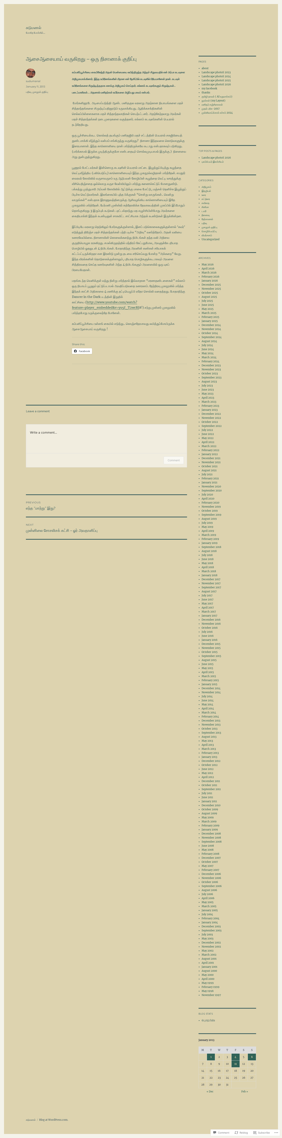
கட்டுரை (206, 199)
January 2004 (210, 922)
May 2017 (207, 603)
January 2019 (210, 543)
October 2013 (209, 728)
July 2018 (207, 555)
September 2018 (211, 547)
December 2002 (211, 942)
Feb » (244, 1091)
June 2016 (208, 636)
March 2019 (209, 535)
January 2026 (210, 280)
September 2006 (212, 886)
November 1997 (211, 995)
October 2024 (210, 333)
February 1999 (210, 987)
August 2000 (209, 971)
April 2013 (208, 744)
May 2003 (207, 938)
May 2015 (207, 668)
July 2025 (207, 301)
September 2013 (211, 732)
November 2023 (211, 369)
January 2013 (209, 757)
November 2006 (211, 878)
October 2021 (210, 466)
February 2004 (210, 918)
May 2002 (208, 950)
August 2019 (209, 518)
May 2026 (208, 264)
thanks (206, 92)
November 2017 (211, 583)
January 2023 (210, 409)
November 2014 (211, 692)
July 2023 (207, 385)
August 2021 (209, 470)
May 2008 (208, 849)
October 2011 (209, 785)
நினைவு (206, 215)
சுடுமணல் (33, 27)
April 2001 (208, 962)
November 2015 (211, 648)
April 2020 (208, 498)
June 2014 (208, 700)
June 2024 (208, 349)
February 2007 (210, 870)
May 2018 (207, 563)
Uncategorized (210, 239)
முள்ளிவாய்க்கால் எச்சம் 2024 (217, 112)
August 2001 (209, 958)
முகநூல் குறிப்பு (40, 91)
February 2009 (210, 825)
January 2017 (209, 615)
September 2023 (211, 377)
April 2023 (208, 397)
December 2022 (211, 414)
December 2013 (211, 720)
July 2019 (207, 523)
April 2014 (208, 708)
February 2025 (210, 317)
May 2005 (208, 902)
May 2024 (208, 353)
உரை (204, 195)
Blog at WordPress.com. (53, 1119)
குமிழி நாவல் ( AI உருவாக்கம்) (217, 96)
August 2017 (209, 591)
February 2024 (210, 361)
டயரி (204, 211)
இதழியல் (206, 191)
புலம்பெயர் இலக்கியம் (213, 161)
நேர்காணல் (207, 219)
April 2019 (208, 531)
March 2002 (209, 954)
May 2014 (207, 704)
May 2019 (207, 527)
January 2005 (210, 910)
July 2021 (207, 474)
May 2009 (208, 817)
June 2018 (208, 559)
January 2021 (209, 482)
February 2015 (210, 680)
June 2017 (208, 599)
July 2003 (207, 934)
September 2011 (211, 789)
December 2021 (211, 458)
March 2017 (209, 611)
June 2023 (208, 389)
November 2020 (211, 486)
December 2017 (211, 579)
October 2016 (210, 627)
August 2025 (209, 296)
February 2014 (210, 716)
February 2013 (210, 753)
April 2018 (208, 567)
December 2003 (211, 926)
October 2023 (210, 373)
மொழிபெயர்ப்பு (209, 231)
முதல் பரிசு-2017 (211, 108)
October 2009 (210, 809)
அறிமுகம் (206, 187)
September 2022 (212, 426)
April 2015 (208, 672)
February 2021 (210, 478)
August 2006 (209, 890)
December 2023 (211, 365)
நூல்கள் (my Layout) (213, 100)
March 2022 (209, 446)
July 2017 (207, 595)
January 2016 (210, 640)
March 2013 (209, 749)
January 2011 (209, 801)
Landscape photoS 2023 (216, 72)
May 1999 (208, 983)
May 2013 (207, 740)
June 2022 (208, 434)
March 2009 (209, 821)
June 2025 (208, 305)
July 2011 (207, 793)
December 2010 (211, 805)
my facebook (209, 88)
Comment (174, 460)
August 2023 (209, 381)
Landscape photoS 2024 (216, 76)
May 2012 (207, 773)
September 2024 (212, 337)
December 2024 (211, 325)
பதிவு (28, 91)
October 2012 (210, 765)
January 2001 (209, 966)
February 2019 (210, 539)
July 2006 (207, 894)
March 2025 (209, 313)
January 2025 (210, 321)
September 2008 (212, 841)
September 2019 (211, 514)
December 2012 (211, 761)
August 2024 (209, 341)
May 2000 (208, 975)
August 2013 (209, 736)
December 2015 (211, 644)
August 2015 (209, 660)
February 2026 (210, 276)
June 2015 (208, 664)
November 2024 (211, 329)
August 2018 (209, 551)
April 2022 (208, 442)
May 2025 (208, 309)
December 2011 (211, 781)
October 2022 (210, 422)
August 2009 (209, 813)
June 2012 (208, 769)
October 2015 (210, 652)
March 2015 (209, 676)
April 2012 (208, 777)
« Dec (210, 1091)
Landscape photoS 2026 (216, 84)
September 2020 (212, 490)
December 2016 (211, 619)
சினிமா (205, 207)
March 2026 (209, 272)
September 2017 (211, 587)
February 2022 (210, 450)
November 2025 (211, 288)
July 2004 (207, 914)
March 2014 (209, 712)
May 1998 (208, 991)
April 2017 (208, 607)
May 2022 (208, 438)
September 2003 (211, 930)
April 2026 (208, 268)
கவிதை (205, 203)
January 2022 (210, 454)
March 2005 (209, 906)
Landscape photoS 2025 (216, 80)
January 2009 (210, 829)
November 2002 (211, 946)
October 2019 (210, 510)
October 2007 (210, 862)
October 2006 (210, 882)
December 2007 (211, 858)
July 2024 (207, 345)
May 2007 (208, 866)
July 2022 (207, 430)
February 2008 (210, 853)
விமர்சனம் (207, 235)
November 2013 (211, 724)
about (205, 68)
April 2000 (208, 979)
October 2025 (210, 292)
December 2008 (211, 833)
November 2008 (211, 837)
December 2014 (211, 688)
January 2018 (209, 575)
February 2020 (210, 502)
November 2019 (211, 506)
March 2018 (209, 571)
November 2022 (211, 418)
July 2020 (207, 494)
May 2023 (207, 393)
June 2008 (208, 845)
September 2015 (211, 656)
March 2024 (209, 357)
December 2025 (211, 284)
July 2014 (207, 696)
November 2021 (211, 462)
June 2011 (207, 797)
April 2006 (208, 898)
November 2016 (211, 623)
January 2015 (209, 684)
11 (235, 1064)
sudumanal (33, 81)
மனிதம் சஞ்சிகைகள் (212, 104)
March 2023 (209, 401)
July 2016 (207, 631)
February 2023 (210, 405)
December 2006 (211, 874)
